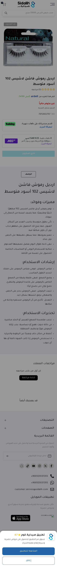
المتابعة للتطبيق (28, 551)
